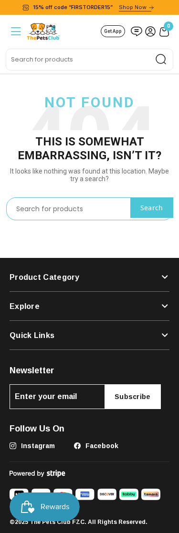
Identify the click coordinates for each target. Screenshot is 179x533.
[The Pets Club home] (43, 30)
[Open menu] (15, 31)
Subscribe (133, 396)
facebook (101, 445)
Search (151, 207)
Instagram (37, 445)
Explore (25, 306)
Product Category (45, 277)
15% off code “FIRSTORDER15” (90, 7)
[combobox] (89, 60)
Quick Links (32, 335)
